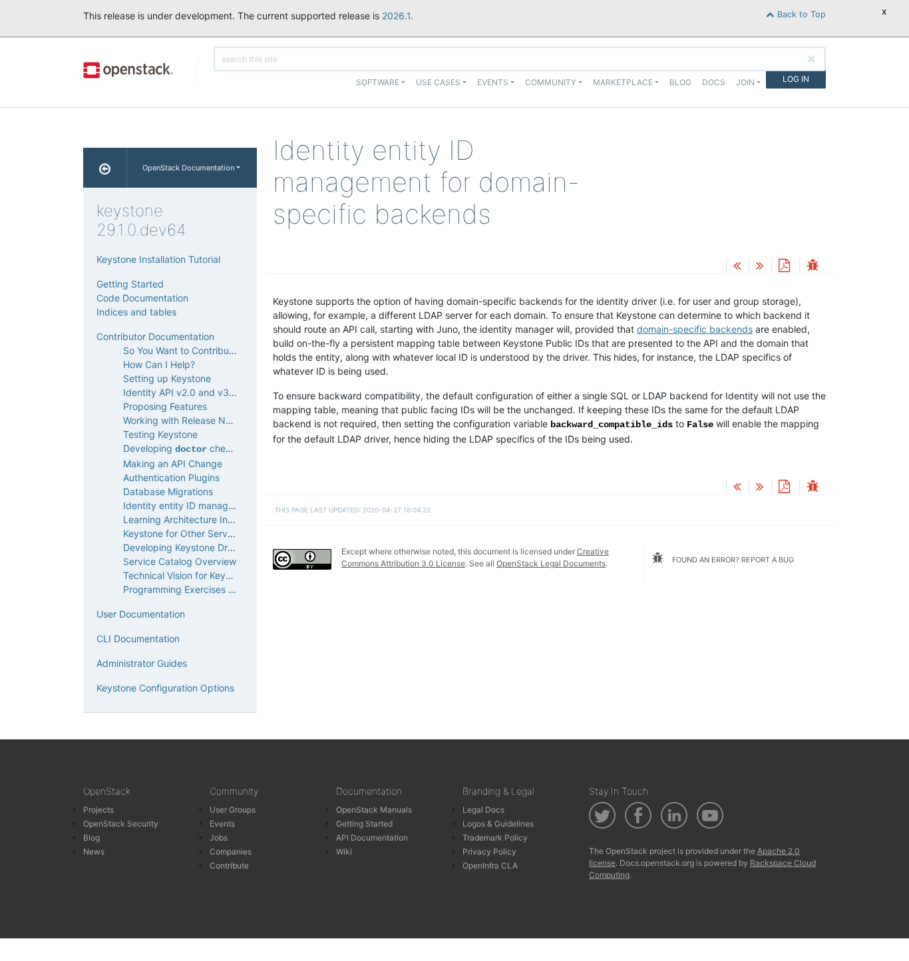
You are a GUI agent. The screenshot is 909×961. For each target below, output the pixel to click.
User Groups (233, 810)
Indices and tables (136, 311)
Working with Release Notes (183, 420)
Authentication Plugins (171, 477)
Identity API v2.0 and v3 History (192, 392)
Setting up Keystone (167, 378)
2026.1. (397, 15)
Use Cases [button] (438, 82)
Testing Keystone (160, 434)
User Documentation (140, 614)
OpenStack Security (120, 824)
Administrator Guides (141, 663)
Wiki (344, 852)
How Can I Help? (159, 364)
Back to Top (800, 14)
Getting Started (130, 283)
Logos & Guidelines (498, 824)
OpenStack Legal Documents (551, 563)
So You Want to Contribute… (184, 350)
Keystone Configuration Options (165, 687)
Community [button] (550, 82)
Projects (98, 810)
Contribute (229, 865)
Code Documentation (142, 297)
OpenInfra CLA (490, 865)
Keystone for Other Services (184, 533)
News (93, 852)
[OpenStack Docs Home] (105, 168)
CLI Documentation (138, 638)
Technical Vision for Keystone (186, 575)
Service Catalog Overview (179, 561)
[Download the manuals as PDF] (784, 266)
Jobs (219, 838)
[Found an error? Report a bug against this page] (812, 266)
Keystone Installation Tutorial (158, 259)
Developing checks (182, 448)
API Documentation (372, 838)
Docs (713, 82)
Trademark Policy (495, 838)
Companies (231, 852)
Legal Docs (483, 810)
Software (377, 82)
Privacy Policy (489, 852)
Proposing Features (165, 406)
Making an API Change (172, 463)
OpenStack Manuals (374, 810)
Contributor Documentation (155, 336)
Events (222, 824)
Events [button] (492, 82)
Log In (796, 79)
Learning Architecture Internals (190, 519)
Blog (680, 82)
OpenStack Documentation (188, 167)
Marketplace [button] (623, 82)
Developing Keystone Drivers (185, 547)
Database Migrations (168, 491)
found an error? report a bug (732, 559)
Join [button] (745, 82)
